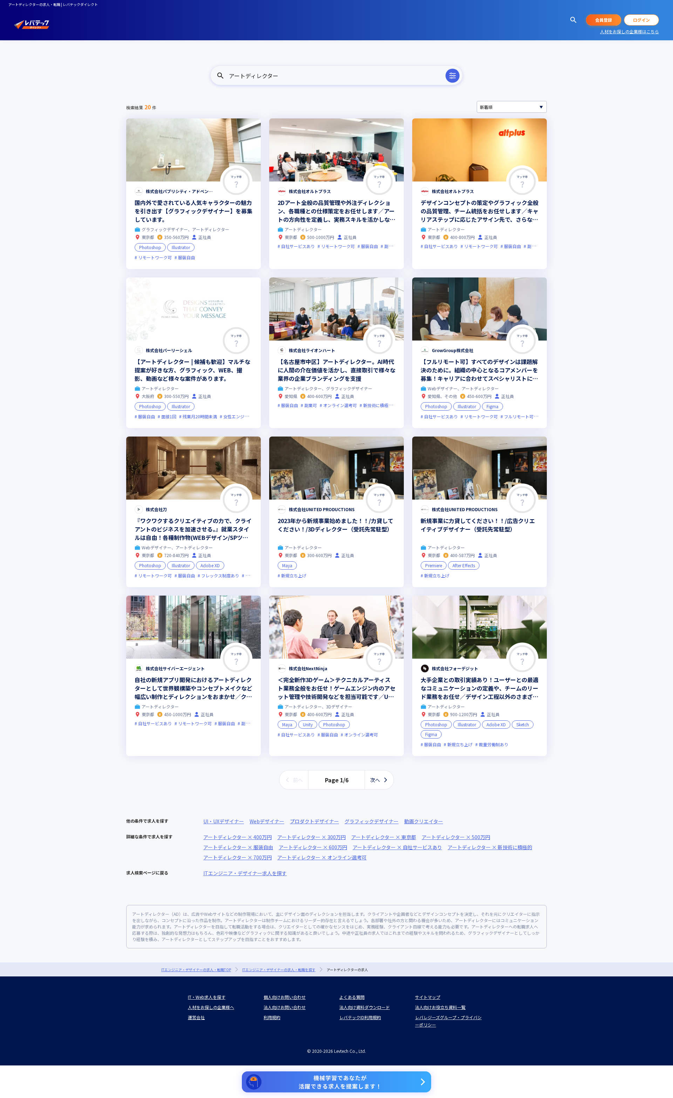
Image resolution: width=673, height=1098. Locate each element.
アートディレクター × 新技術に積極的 (490, 847)
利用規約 (272, 1017)
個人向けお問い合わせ (285, 997)
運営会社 (196, 1017)
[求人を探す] (573, 20)
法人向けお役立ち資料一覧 (440, 1007)
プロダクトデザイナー (314, 821)
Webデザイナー (267, 821)
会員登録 (603, 20)
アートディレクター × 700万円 (237, 857)
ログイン (641, 20)
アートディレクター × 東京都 (383, 836)
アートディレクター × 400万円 (237, 836)
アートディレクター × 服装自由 (238, 847)
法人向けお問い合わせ (285, 1007)
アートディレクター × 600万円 (313, 847)
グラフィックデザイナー (372, 821)
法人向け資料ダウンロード (364, 1007)
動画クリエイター (423, 821)
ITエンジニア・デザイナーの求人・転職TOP (196, 969)
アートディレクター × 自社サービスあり (397, 847)
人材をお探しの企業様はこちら (629, 31)
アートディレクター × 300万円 (311, 836)
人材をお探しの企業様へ (211, 1007)
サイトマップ (427, 997)
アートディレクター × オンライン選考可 (322, 857)
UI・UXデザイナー (223, 821)
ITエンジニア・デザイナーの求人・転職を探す (278, 969)
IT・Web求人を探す (206, 997)
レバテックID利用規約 (360, 1017)
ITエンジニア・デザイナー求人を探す (245, 873)
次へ (375, 779)
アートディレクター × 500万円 (456, 836)
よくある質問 (352, 997)
